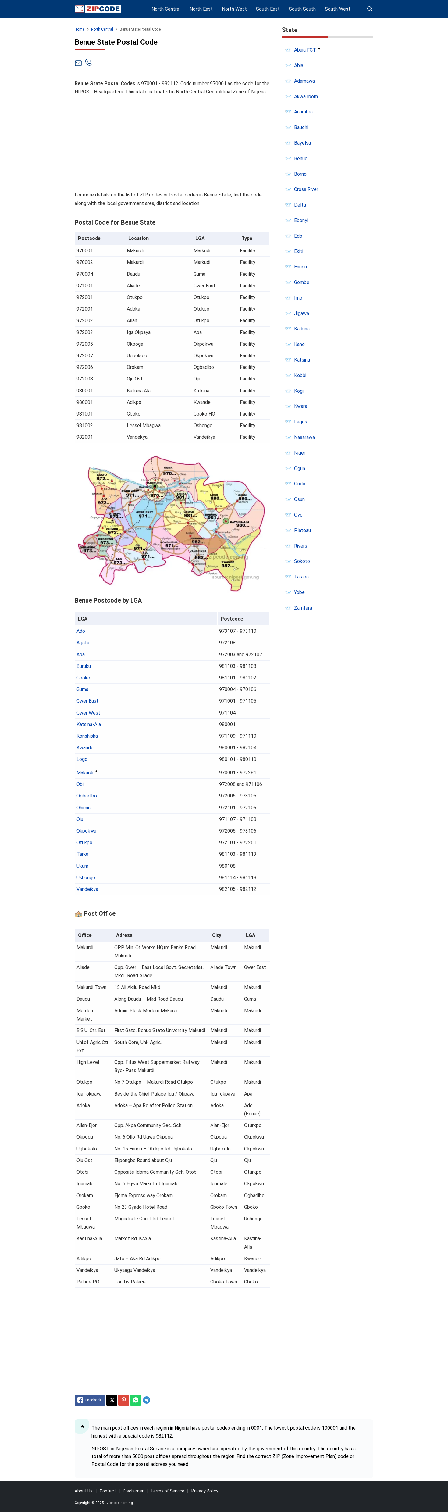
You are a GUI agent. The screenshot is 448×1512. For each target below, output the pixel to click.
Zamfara (303, 608)
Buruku (83, 666)
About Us (84, 1491)
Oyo (298, 515)
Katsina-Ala (88, 724)
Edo (298, 236)
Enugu (300, 267)
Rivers (300, 546)
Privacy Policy (204, 1491)
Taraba (301, 577)
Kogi (299, 391)
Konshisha (87, 736)
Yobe (299, 592)
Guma (82, 689)
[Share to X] (111, 1400)
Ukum (82, 866)
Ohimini (83, 808)
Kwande (85, 748)
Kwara (300, 406)
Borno (300, 174)
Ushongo (85, 877)
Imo (298, 298)
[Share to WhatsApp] (135, 1400)
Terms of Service (167, 1491)
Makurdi (84, 773)
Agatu (82, 643)
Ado (80, 631)
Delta (300, 205)
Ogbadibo (86, 796)
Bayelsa (302, 143)
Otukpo (84, 842)
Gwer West (88, 713)
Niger (299, 453)
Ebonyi (301, 220)
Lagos (300, 422)
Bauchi (301, 127)
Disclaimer (133, 1491)
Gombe (301, 282)
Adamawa (304, 81)
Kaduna (302, 329)
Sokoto (302, 561)
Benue (301, 158)
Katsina (302, 360)
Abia (298, 65)
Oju (79, 819)
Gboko (83, 678)
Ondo (299, 484)
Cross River (306, 189)
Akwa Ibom (306, 96)
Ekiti (298, 251)
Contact (108, 1491)
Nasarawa (304, 437)
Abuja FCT (305, 50)
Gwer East (87, 701)
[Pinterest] (123, 1400)
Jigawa (301, 313)
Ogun (299, 468)
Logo (81, 759)
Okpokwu (86, 831)
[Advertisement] (172, 143)
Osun (299, 499)
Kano (299, 344)
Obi (80, 784)
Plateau (302, 530)
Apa (80, 654)
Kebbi (300, 375)
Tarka (82, 854)
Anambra (303, 112)
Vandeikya (87, 889)
